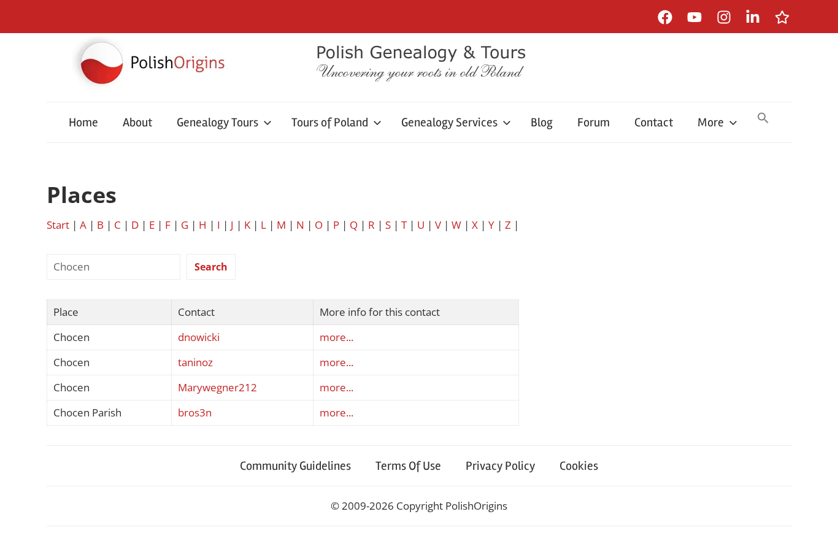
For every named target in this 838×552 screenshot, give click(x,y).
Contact (653, 122)
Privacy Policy (500, 465)
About (137, 122)
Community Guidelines (295, 465)
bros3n (195, 412)
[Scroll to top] (817, 531)
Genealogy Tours (217, 122)
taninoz (195, 362)
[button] (763, 119)
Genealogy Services (449, 122)
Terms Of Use (408, 465)
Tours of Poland (329, 122)
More (711, 122)
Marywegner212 (217, 387)
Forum (593, 122)
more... (336, 337)
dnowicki (199, 337)
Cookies (578, 465)
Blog (542, 122)
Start (58, 225)
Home (83, 122)
